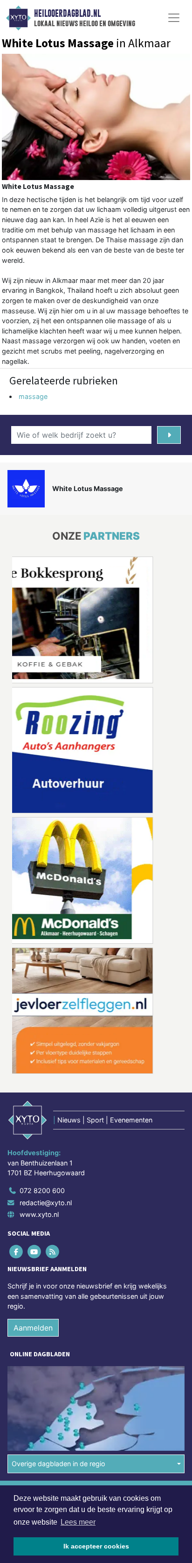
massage (33, 396)
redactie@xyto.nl (46, 1203)
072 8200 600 (42, 1190)
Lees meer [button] (78, 1522)
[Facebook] (16, 1252)
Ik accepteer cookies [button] (96, 1546)
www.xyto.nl (39, 1214)
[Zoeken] (169, 435)
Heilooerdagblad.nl (67, 13)
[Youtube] (35, 1252)
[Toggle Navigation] (174, 18)
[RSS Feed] (53, 1252)
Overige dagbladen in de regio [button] (58, 1464)
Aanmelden (33, 1327)
